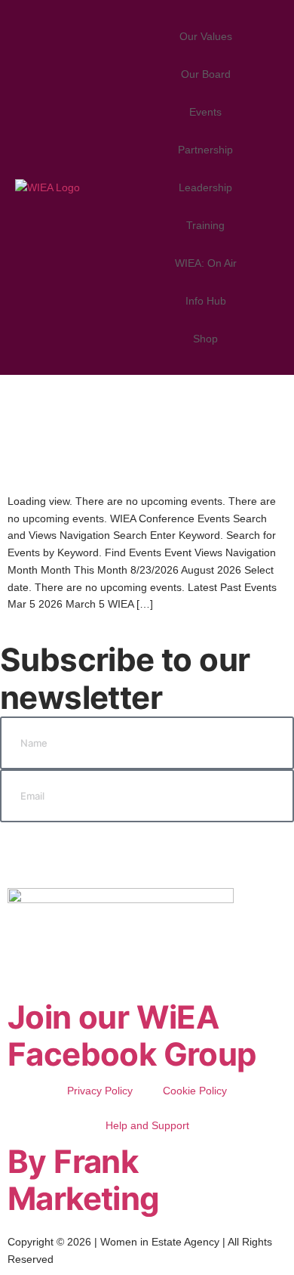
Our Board (206, 74)
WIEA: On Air (206, 263)
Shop (205, 339)
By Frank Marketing (84, 1180)
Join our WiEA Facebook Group (132, 1036)
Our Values (205, 36)
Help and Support (147, 1125)
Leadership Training (205, 206)
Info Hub (205, 301)
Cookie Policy (195, 1091)
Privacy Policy (100, 1091)
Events (205, 112)
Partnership (205, 150)
